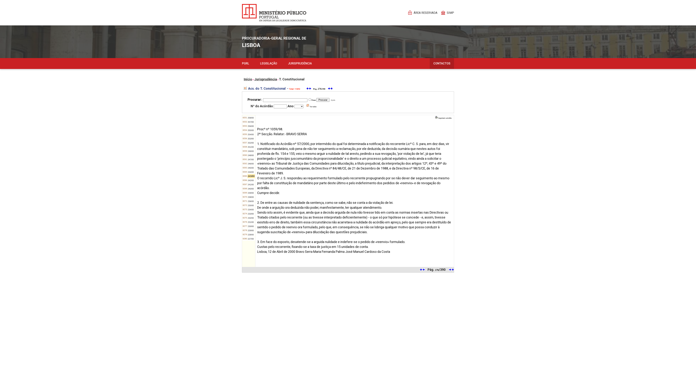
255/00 (251, 130)
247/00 (251, 159)
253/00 (251, 139)
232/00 (251, 218)
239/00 (251, 193)
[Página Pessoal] (274, 12)
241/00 (251, 184)
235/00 (251, 205)
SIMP (450, 13)
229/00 (251, 230)
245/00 (251, 168)
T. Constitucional (291, 79)
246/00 (251, 164)
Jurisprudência (300, 63)
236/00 (251, 201)
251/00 (251, 147)
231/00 (251, 222)
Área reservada (425, 13)
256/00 (251, 126)
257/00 (251, 122)
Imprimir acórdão (445, 118)
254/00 (251, 134)
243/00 (251, 176)
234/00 (251, 210)
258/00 (251, 118)
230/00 (251, 226)
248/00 (251, 155)
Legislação (268, 63)
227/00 (251, 239)
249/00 (251, 151)
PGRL (245, 63)
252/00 (251, 143)
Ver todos (313, 107)
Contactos (441, 63)
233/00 (251, 214)
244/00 (251, 172)
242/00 (251, 180)
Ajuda (332, 100)
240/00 (251, 189)
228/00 (251, 235)
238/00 (251, 197)
